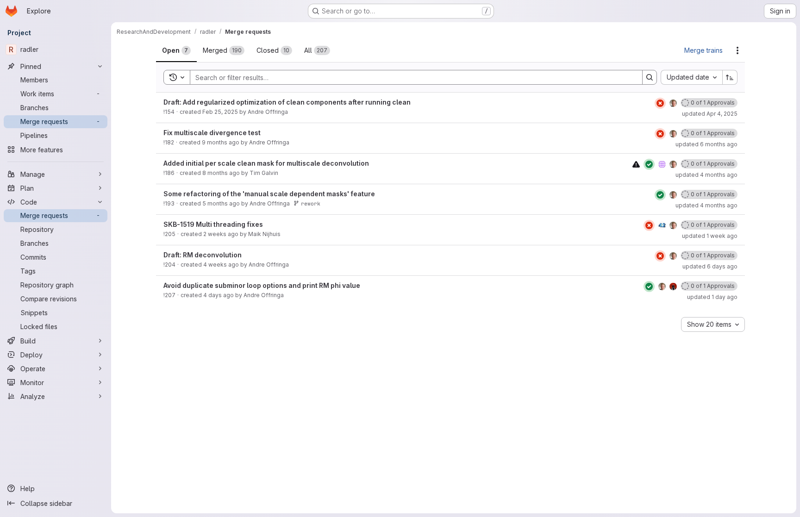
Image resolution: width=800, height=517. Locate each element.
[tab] (176, 50)
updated (710, 113)
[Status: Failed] (660, 103)
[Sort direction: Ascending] (730, 77)
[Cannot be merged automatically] (636, 164)
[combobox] (691, 77)
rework (310, 203)
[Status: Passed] (649, 164)
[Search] (649, 77)
